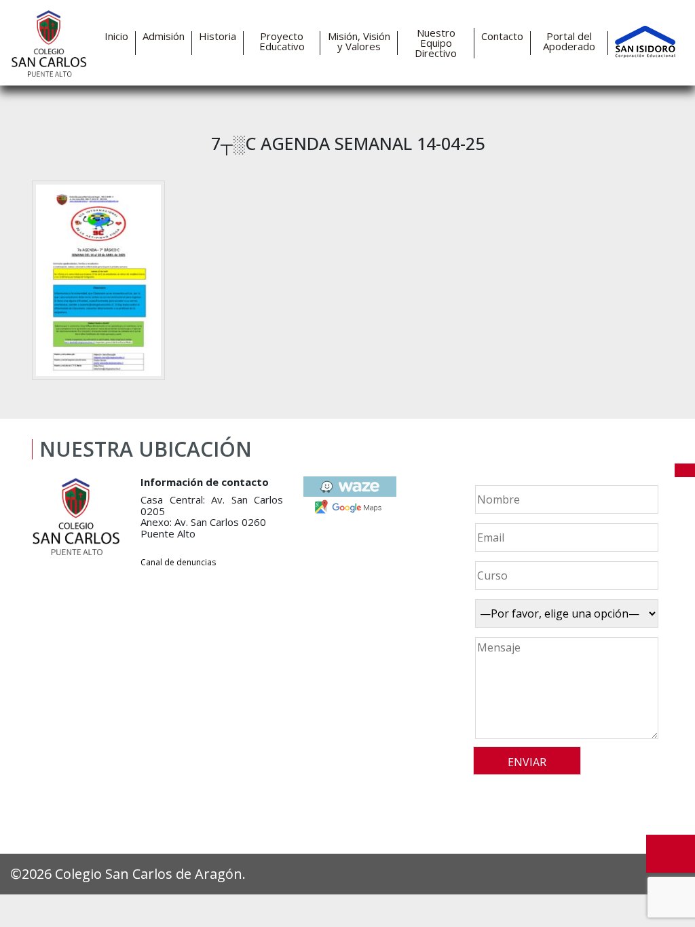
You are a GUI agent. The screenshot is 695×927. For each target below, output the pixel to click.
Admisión (164, 36)
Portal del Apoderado (569, 41)
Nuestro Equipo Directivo (436, 43)
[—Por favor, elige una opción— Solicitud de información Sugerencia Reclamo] (564, 613)
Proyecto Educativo (282, 41)
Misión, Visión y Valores (359, 41)
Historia (217, 36)
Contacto (502, 36)
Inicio (116, 36)
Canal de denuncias (178, 562)
